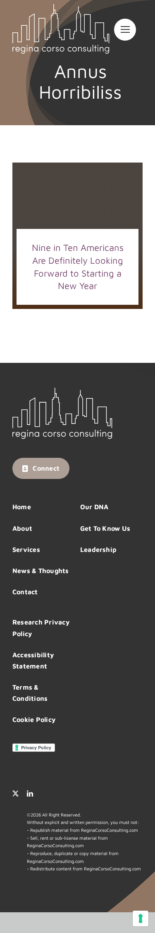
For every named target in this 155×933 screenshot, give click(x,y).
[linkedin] (30, 793)
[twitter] (15, 793)
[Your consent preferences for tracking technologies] (140, 918)
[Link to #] (125, 30)
